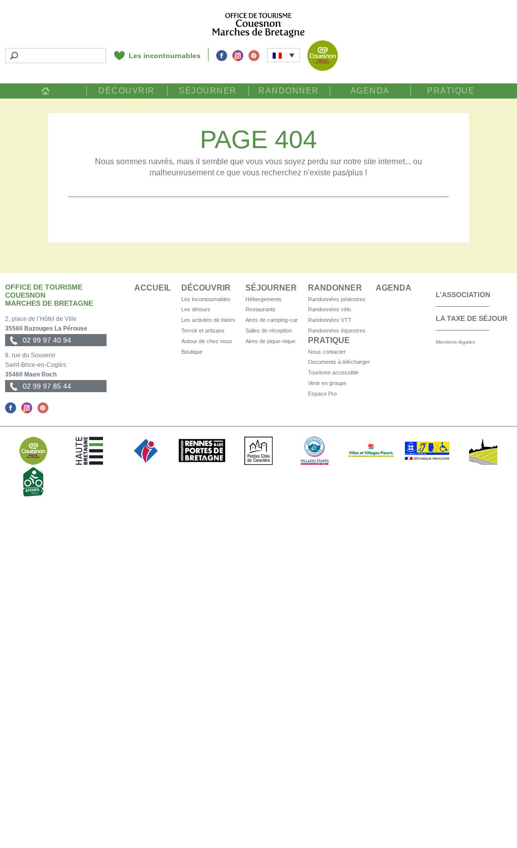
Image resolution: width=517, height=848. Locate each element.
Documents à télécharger (339, 362)
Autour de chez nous (206, 341)
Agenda (370, 90)
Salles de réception (268, 330)
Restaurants (260, 309)
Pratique (451, 90)
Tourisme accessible (333, 372)
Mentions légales (455, 342)
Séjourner (208, 90)
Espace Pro (322, 394)
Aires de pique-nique (270, 341)
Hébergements (263, 299)
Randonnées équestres (337, 330)
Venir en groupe (327, 383)
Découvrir (126, 90)
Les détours (196, 309)
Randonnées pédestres (337, 299)
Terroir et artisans (203, 330)
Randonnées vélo (329, 309)
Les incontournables (164, 56)
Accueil (45, 91)
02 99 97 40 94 (47, 340)
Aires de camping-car (271, 320)
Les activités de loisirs (208, 320)
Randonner (288, 90)
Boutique (191, 352)
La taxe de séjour (471, 318)
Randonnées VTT (329, 320)
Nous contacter (327, 352)
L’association (463, 295)
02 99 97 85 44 (47, 386)
